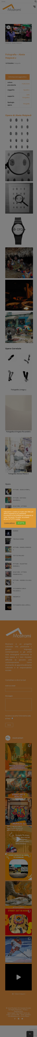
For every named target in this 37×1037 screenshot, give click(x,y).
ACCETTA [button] (21, 523)
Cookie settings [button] (9, 523)
